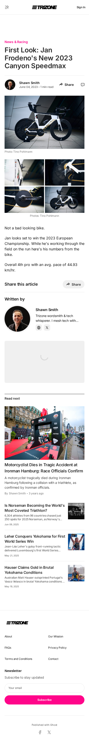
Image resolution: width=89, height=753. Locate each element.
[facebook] (39, 733)
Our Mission (55, 636)
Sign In (81, 7)
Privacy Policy (57, 647)
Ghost (54, 724)
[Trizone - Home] (44, 7)
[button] (7, 7)
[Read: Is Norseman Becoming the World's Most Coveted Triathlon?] (76, 511)
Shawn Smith (29, 83)
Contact (53, 659)
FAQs (8, 647)
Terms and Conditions (18, 659)
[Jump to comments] (82, 85)
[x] (49, 732)
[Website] (39, 327)
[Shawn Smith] (17, 319)
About (8, 636)
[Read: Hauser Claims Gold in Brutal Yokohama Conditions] (76, 573)
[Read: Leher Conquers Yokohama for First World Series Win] (76, 542)
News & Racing (16, 42)
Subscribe (44, 700)
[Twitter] (47, 327)
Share (69, 85)
